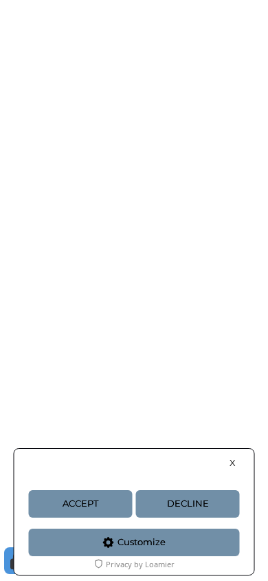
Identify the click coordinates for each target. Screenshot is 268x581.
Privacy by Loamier (140, 564)
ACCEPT (80, 503)
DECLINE (188, 503)
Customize (142, 542)
